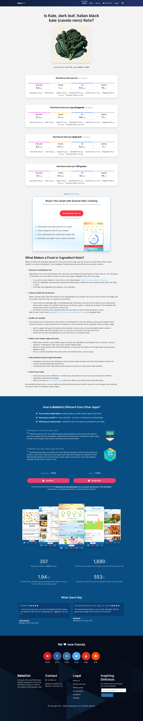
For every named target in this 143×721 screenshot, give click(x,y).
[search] (122, 3)
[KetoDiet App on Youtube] (86, 656)
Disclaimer (77, 694)
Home (84, 3)
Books (98, 3)
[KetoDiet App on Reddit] (95, 656)
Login (116, 3)
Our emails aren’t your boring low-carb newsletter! (111, 685)
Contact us (52, 680)
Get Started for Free (70, 213)
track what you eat (56, 380)
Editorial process (79, 684)
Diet (22, 3)
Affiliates (76, 698)
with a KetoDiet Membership (77, 487)
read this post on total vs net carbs (94, 280)
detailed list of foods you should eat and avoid (68, 312)
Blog (91, 3)
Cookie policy (78, 691)
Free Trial (108, 3)
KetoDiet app (74, 194)
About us (76, 680)
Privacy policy (78, 687)
